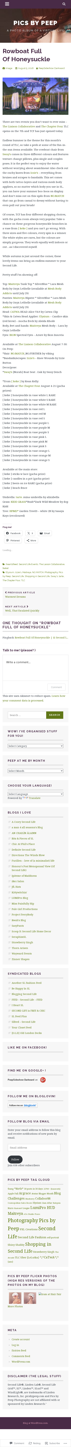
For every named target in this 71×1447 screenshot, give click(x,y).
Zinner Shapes (20, 959)
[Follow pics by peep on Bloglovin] (23, 1107)
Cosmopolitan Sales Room (20, 1203)
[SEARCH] (64, 4)
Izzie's (18, 572)
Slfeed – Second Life (24, 1021)
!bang (11, 1188)
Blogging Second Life (24, 994)
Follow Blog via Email (29, 1121)
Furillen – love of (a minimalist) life (33, 860)
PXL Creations (29, 1229)
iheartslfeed (12, 564)
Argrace (25, 1193)
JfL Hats (16, 886)
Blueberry (29, 1198)
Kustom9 (18, 1208)
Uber (23, 1257)
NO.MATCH (57, 196)
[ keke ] (22, 228)
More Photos (15, 1306)
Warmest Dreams (20, 594)
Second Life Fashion (32, 1237)
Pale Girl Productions (25, 909)
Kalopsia (56, 1203)
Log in (15, 1345)
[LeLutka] (33, 1257)
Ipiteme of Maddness (24, 875)
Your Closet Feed (22, 1027)
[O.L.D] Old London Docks (27, 1033)
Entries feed (19, 1350)
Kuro (10, 1208)
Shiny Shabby (16, 1244)
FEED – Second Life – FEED (27, 999)
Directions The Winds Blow (28, 855)
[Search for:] (27, 715)
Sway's (54, 576)
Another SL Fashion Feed (27, 982)
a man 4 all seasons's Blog (27, 827)
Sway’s (7, 154)
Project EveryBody (22, 914)
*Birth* (18, 1188)
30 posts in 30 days (33, 1188)
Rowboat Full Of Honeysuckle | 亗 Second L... (41, 637)
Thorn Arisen (20, 948)
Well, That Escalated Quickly (22, 608)
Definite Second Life (24, 849)
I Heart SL (17, 1005)
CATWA (15, 311)
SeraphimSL (19, 936)
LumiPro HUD (42, 1207)
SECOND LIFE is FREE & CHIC (28, 1010)
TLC (23, 580)
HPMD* (14, 511)
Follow (15, 1159)
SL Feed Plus (19, 1016)
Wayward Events (22, 953)
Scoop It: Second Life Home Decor (31, 931)
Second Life (18, 576)
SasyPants (18, 925)
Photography (51, 572)
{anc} (10, 1261)
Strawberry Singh (22, 942)
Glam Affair (47, 1203)
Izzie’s (34, 172)
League (26, 1208)
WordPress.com (21, 1361)
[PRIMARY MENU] (7, 4)
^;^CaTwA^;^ (49, 1257)
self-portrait (53, 1237)
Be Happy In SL (21, 988)
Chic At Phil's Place (23, 844)
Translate (34, 798)
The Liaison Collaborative (19, 126)
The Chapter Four (52, 126)
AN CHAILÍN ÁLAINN (24, 833)
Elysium (44, 316)
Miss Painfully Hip (23, 903)
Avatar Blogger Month (42, 1193)
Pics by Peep (35, 22)
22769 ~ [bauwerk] (52, 1188)
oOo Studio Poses (32, 1214)
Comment (56, 687)
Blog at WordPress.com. (35, 1423)
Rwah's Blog (19, 920)
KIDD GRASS (18, 501)
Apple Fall (13, 1193)
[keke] (5, 568)
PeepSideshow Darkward (52, 68)
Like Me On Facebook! (27, 1047)
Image (9, 68)
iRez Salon (18, 881)
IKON (12, 335)
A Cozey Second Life (24, 821)
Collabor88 (42, 1198)
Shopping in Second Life (37, 576)
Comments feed (21, 1356)
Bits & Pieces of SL (22, 838)
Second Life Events (28, 564)
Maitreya (14, 284)
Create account (21, 1339)
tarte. (19, 497)
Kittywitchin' (19, 892)
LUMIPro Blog (20, 898)
